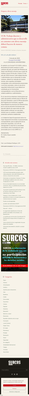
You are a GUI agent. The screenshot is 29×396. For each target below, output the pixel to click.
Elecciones (5, 316)
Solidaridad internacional (9, 345)
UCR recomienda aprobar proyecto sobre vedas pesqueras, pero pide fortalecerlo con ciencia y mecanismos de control (13, 174)
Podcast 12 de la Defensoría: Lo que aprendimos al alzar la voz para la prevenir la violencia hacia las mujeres (14, 197)
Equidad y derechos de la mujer (11, 318)
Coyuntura (5, 302)
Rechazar (14, 388)
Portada (20, 3)
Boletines (5, 294)
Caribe (4, 297)
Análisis (5, 287)
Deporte (5, 306)
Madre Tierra (6, 325)
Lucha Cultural (6, 323)
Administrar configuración (14, 391)
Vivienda (5, 349)
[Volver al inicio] (4, 3)
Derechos (19, 50)
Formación (5, 321)
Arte (4, 292)
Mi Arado (5, 328)
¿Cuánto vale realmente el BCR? (11, 203)
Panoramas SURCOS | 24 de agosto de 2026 (14, 206)
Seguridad (5, 340)
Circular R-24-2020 (14, 60)
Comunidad (6, 299)
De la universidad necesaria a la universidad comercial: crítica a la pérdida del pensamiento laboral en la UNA (14, 185)
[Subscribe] (26, 370)
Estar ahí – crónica (7, 208)
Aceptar (14, 385)
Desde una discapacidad (9, 201)
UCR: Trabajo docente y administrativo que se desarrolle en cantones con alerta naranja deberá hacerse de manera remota (14, 41)
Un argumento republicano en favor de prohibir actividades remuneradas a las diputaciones (12, 212)
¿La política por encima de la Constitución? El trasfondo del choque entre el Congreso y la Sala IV (14, 218)
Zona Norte (6, 352)
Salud (4, 337)
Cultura (5, 304)
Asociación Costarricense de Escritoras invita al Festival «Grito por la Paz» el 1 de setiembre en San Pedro (14, 191)
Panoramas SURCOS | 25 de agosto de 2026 (14, 170)
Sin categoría (6, 342)
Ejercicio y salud (7, 314)
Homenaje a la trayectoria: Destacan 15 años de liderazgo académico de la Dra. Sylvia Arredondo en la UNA (14, 179)
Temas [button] (25, 3)
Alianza (5, 282)
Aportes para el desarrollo (9, 290)
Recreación (6, 335)
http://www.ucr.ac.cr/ (18, 146)
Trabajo (5, 347)
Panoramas (6, 330)
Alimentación (6, 285)
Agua (4, 280)
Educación (24, 50)
